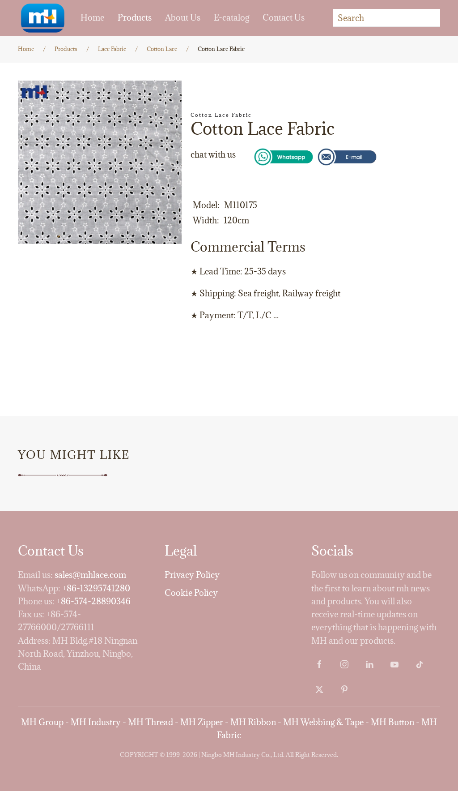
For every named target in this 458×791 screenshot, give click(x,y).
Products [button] (135, 17)
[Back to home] (42, 18)
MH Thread (150, 722)
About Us (182, 17)
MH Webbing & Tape (323, 722)
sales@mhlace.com (90, 574)
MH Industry (96, 722)
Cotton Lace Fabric (221, 114)
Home (92, 17)
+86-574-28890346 (93, 601)
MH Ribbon (253, 722)
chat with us (213, 154)
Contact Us (284, 17)
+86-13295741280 (96, 588)
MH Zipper (201, 722)
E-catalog (231, 17)
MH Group (42, 722)
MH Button (392, 722)
